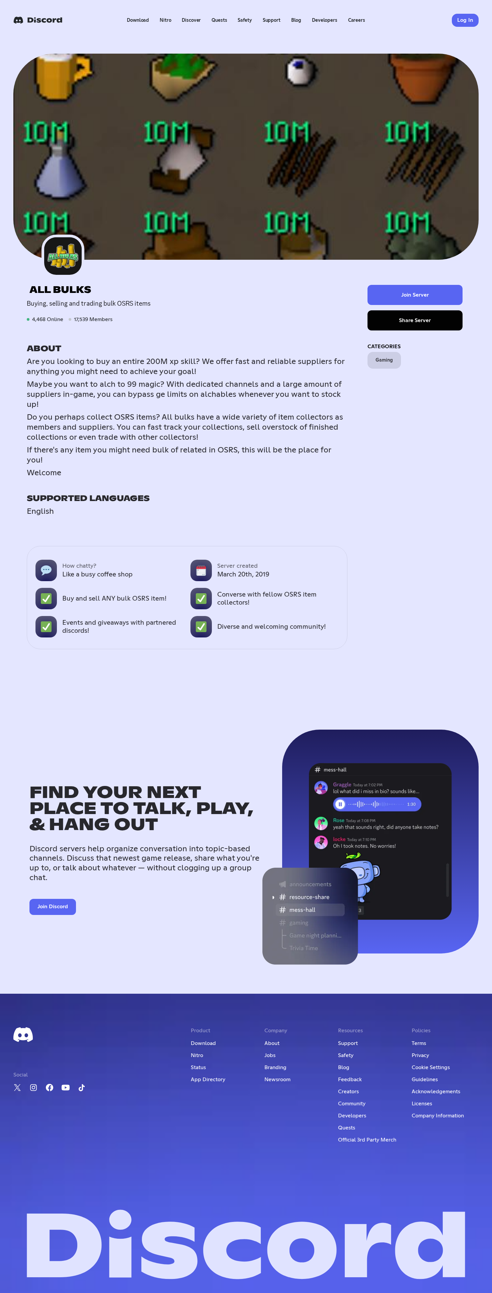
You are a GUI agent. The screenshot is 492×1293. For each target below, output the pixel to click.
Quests (219, 20)
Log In (465, 20)
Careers (356, 20)
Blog (296, 20)
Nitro (165, 20)
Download (138, 20)
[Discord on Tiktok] (82, 1088)
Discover (191, 20)
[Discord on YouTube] (66, 1088)
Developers (324, 20)
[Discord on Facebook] (50, 1088)
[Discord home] (37, 20)
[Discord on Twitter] (17, 1088)
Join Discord (52, 906)
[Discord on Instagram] (33, 1088)
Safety (245, 20)
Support (271, 20)
